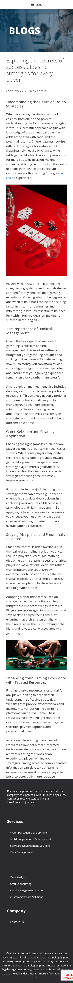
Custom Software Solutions (26, 897)
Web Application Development (28, 832)
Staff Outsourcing (21, 883)
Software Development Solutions (30, 845)
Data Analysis (18, 877)
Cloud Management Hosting (27, 890)
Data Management (21, 852)
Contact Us (17, 922)
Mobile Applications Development (30, 839)
